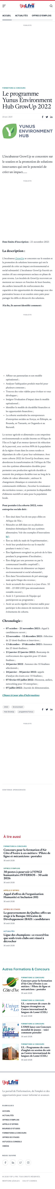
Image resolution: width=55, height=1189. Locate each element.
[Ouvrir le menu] (5, 6)
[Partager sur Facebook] (42, 117)
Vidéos (5, 1146)
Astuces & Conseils (12, 1142)
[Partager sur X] (47, 117)
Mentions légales (11, 1181)
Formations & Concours (14, 1133)
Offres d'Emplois (41, 15)
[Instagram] (28, 1162)
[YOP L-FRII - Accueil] (27, 6)
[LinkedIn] (13, 1162)
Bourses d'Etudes (11, 1128)
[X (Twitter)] (20, 1162)
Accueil (6, 15)
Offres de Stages (10, 1137)
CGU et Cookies (29, 1181)
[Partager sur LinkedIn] (51, 117)
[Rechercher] (50, 6)
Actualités (21, 15)
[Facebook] (5, 1162)
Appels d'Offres (10, 1124)
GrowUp (19, 258)
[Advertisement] (27, 51)
